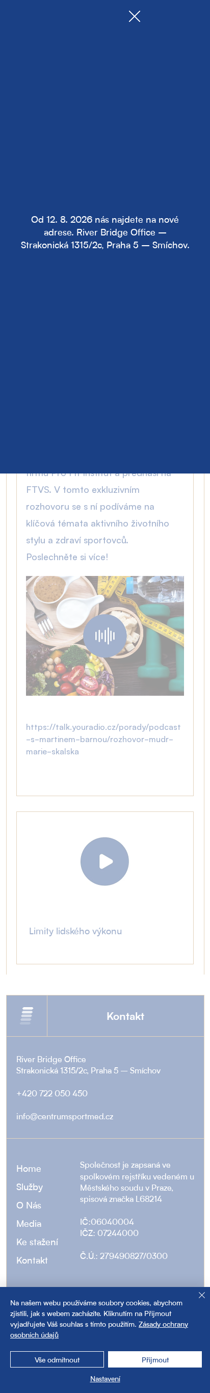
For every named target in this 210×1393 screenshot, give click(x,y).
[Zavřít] (195, 1301)
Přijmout (155, 1359)
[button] (134, 17)
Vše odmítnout (57, 1359)
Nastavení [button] (105, 1378)
